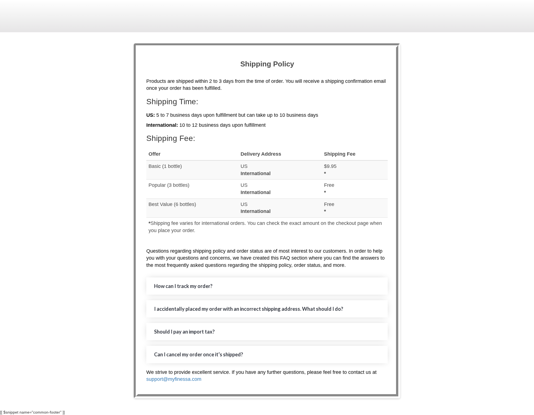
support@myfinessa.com (173, 379)
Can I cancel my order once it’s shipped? (198, 354)
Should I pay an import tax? (184, 332)
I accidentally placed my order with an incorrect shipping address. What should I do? (248, 309)
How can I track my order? (183, 286)
